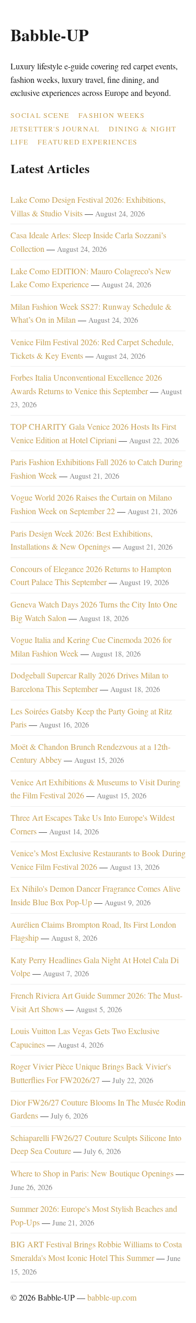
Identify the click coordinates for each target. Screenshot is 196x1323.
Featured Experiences (87, 142)
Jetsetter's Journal (55, 128)
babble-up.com (111, 1297)
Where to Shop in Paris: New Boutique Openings (92, 1173)
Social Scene (39, 115)
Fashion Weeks (111, 115)
